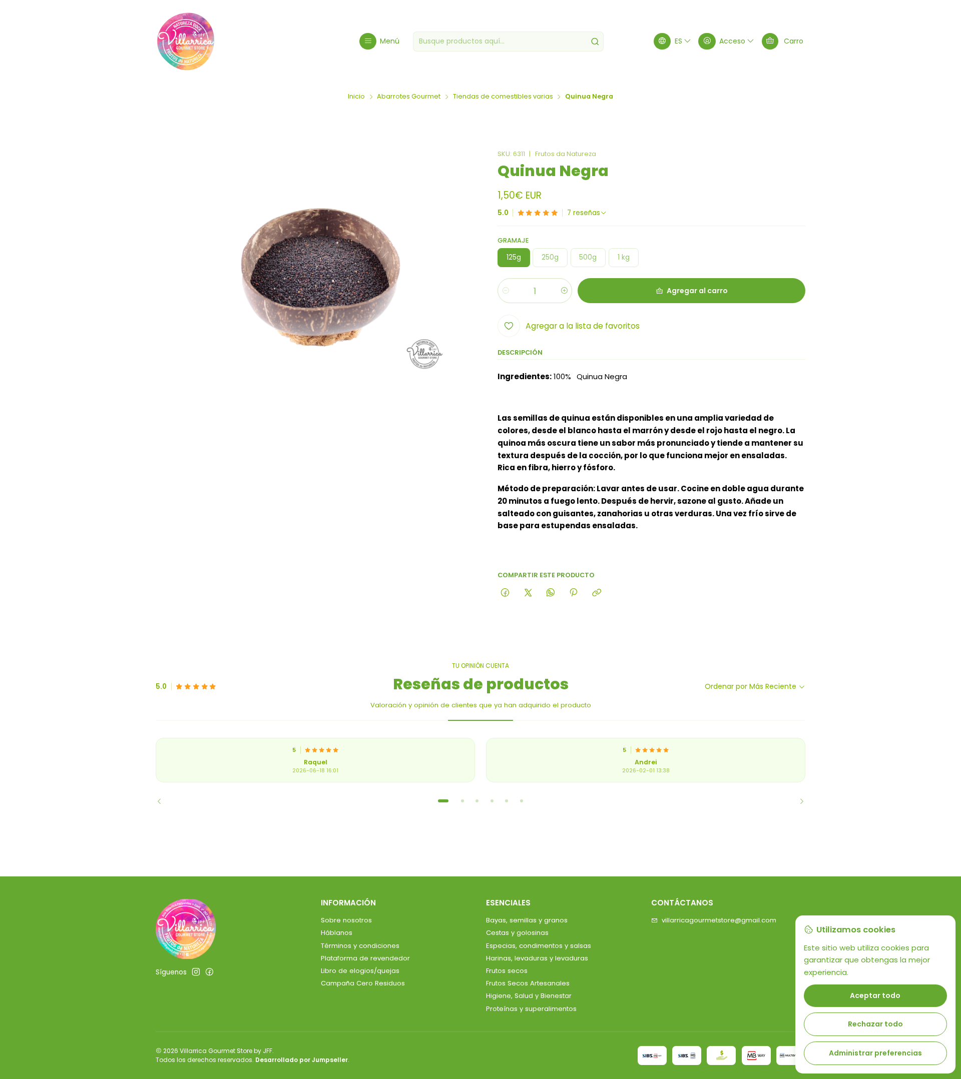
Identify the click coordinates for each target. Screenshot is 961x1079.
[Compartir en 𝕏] (528, 592)
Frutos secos (507, 970)
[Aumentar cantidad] (564, 291)
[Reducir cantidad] (506, 291)
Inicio (356, 97)
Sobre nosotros (346, 920)
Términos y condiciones (360, 945)
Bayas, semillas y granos (527, 920)
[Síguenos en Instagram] (196, 972)
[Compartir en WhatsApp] (550, 592)
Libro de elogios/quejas (360, 970)
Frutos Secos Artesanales (528, 983)
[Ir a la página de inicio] (186, 42)
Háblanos (336, 932)
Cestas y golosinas (517, 932)
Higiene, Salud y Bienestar (529, 995)
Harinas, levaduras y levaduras (537, 958)
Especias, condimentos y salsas (538, 945)
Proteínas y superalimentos (531, 1008)
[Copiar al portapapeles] (596, 592)
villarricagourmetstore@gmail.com (719, 920)
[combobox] (508, 42)
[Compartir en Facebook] (505, 592)
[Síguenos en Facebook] (209, 972)
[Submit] (595, 42)
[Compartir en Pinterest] (574, 592)
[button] (443, 801)
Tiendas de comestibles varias (503, 97)
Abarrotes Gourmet (408, 97)
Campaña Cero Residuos (363, 983)
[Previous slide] (163, 801)
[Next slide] (797, 801)
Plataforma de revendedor (365, 958)
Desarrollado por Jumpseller (301, 1059)
